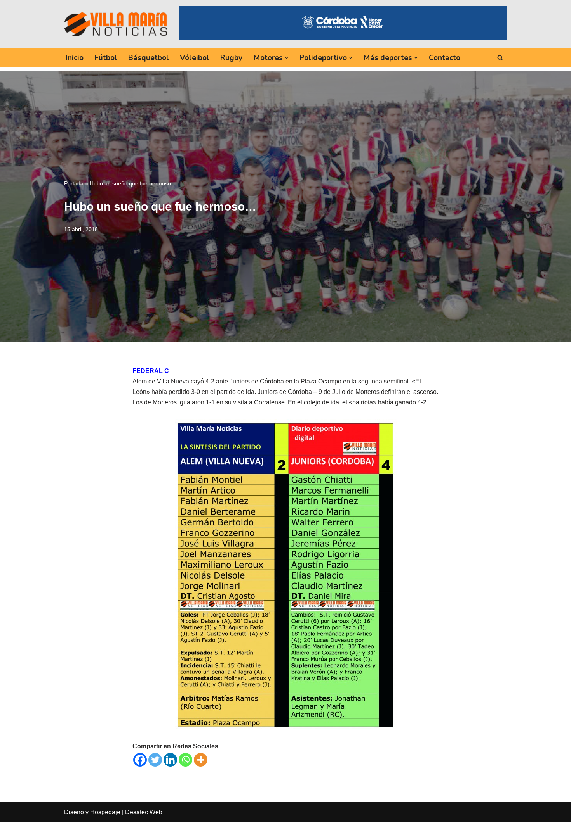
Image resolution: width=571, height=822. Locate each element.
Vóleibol (194, 58)
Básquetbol (148, 58)
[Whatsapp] (185, 760)
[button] (287, 58)
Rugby (231, 58)
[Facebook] (140, 760)
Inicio (75, 58)
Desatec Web (143, 812)
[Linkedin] (170, 760)
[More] (200, 760)
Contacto (444, 58)
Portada (74, 183)
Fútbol (105, 58)
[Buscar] (500, 57)
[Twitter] (155, 760)
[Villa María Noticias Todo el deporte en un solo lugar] (115, 24)
